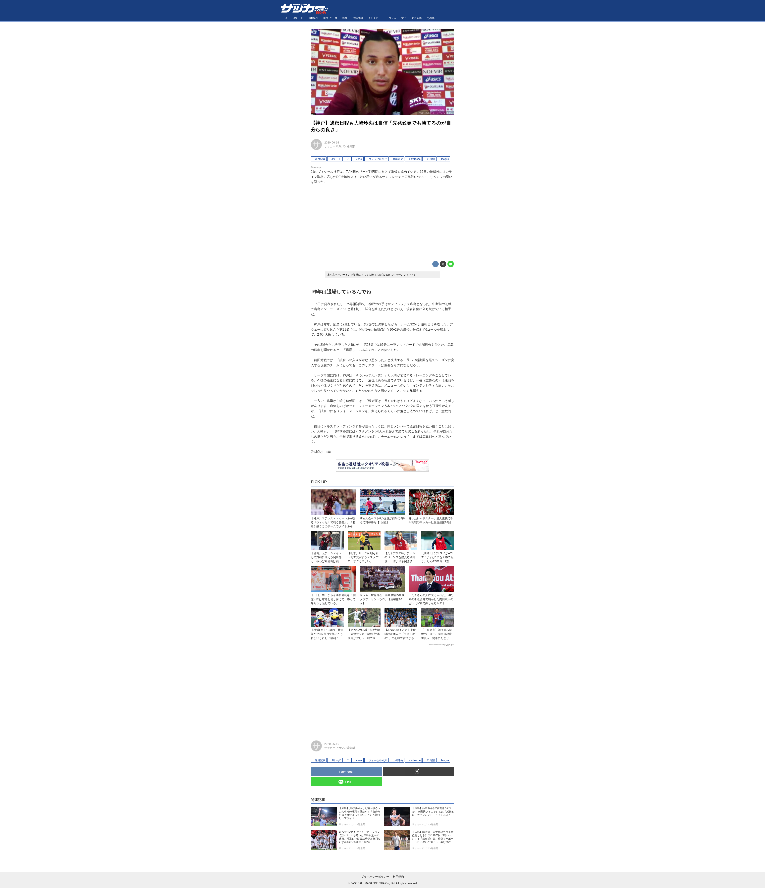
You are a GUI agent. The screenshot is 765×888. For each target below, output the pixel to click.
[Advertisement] (382, 222)
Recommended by (437, 644)
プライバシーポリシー (375, 876)
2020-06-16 (331, 142)
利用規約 (398, 876)
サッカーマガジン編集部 (339, 146)
